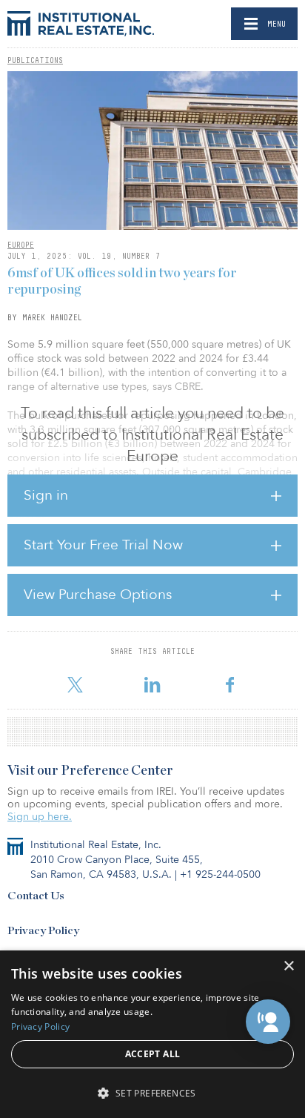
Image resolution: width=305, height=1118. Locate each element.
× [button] (288, 966)
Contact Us (35, 896)
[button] (268, 1021)
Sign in (46, 495)
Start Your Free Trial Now (103, 545)
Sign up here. (39, 817)
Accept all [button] (153, 1054)
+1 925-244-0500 (220, 874)
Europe (20, 244)
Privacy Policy (43, 930)
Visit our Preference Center (90, 771)
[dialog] (152, 1034)
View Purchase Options (98, 594)
